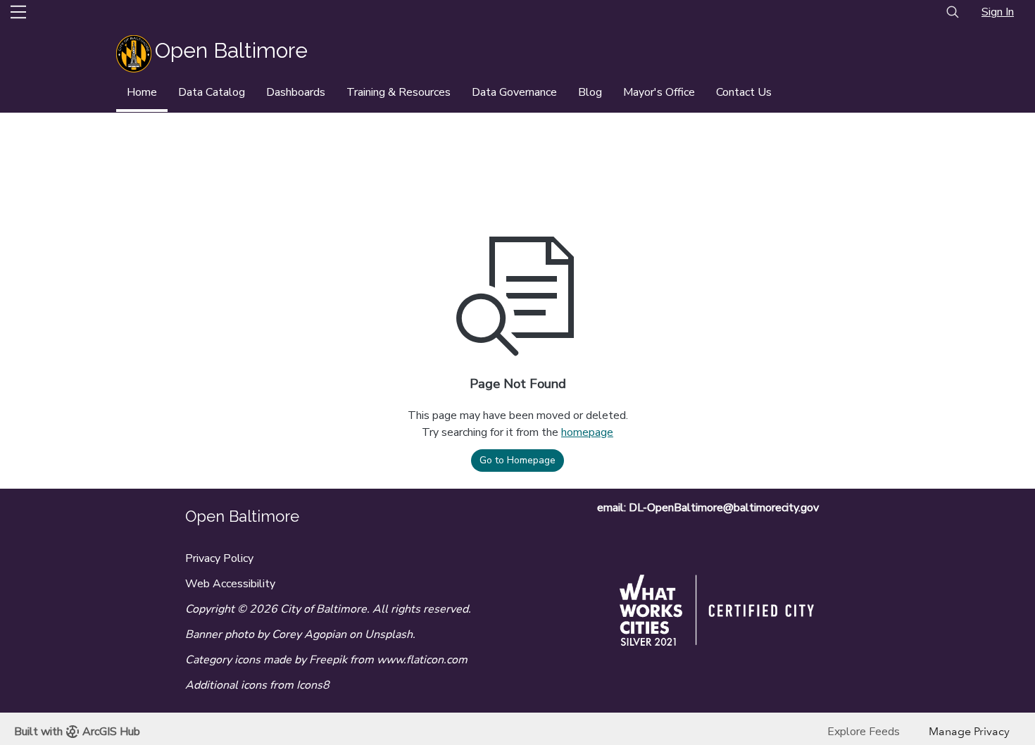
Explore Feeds (863, 731)
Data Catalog (211, 92)
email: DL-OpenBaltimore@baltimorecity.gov (708, 507)
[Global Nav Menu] (18, 12)
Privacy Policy (219, 558)
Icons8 (313, 685)
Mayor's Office (659, 92)
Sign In (997, 12)
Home (142, 92)
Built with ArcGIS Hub (77, 731)
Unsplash (389, 634)
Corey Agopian (309, 634)
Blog (590, 92)
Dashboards (295, 92)
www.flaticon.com (422, 660)
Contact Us (744, 92)
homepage (587, 432)
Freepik (328, 660)
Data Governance (514, 92)
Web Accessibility (230, 583)
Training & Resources (398, 92)
